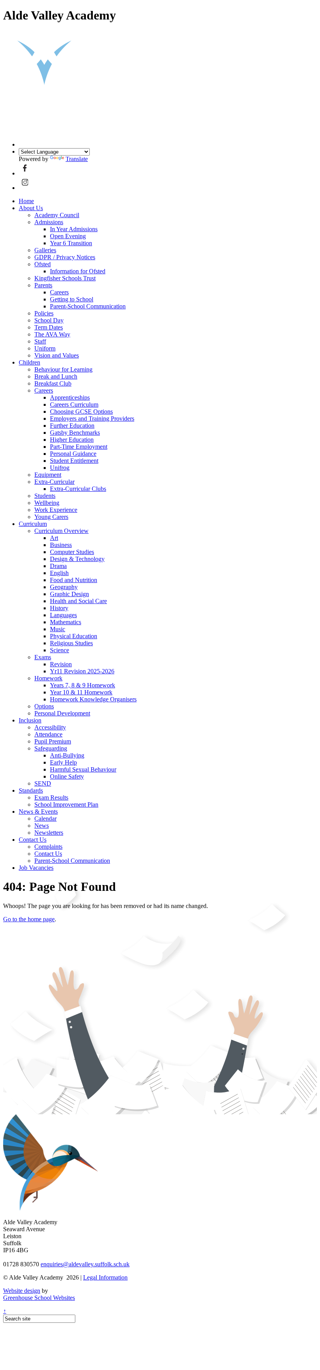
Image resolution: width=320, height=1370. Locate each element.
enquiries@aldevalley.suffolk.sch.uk (85, 1264)
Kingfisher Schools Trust (65, 278)
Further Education (72, 425)
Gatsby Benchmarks (75, 432)
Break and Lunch (55, 376)
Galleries (45, 250)
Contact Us (32, 839)
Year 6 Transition (71, 243)
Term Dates (48, 327)
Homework (48, 678)
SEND (42, 783)
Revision (61, 664)
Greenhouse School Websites (39, 1297)
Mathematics (65, 622)
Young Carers (51, 516)
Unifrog (59, 467)
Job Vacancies (36, 867)
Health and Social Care (78, 601)
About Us (31, 208)
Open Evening (68, 236)
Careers (59, 292)
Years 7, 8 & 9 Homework (82, 685)
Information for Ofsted (77, 271)
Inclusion (30, 720)
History (59, 608)
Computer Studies (72, 552)
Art (54, 538)
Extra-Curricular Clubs (78, 488)
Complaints (48, 846)
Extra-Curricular (54, 481)
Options (44, 706)
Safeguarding (50, 748)
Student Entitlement (74, 460)
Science (59, 650)
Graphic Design (69, 594)
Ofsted (42, 264)
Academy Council (56, 215)
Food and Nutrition (73, 580)
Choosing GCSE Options (81, 411)
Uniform (44, 348)
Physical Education (73, 636)
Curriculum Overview (61, 530)
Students (44, 495)
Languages (63, 615)
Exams (42, 657)
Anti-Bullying (67, 755)
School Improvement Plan (66, 804)
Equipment (47, 474)
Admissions (48, 222)
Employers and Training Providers (92, 418)
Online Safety (67, 776)
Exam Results (51, 797)
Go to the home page (29, 919)
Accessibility (50, 727)
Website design (21, 1290)
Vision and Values (56, 355)
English (59, 573)
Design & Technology (77, 559)
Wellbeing (46, 502)
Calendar (45, 818)
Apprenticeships (70, 397)
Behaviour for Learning (63, 369)
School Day (49, 320)
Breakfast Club (52, 383)
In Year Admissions (74, 229)
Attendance (48, 734)
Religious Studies (71, 643)
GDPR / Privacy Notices (64, 257)
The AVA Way (52, 334)
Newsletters (48, 832)
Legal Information (105, 1277)
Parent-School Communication (88, 306)
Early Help (63, 762)
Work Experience (55, 509)
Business (61, 545)
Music (57, 629)
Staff (40, 341)
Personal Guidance (73, 453)
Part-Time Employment (78, 446)
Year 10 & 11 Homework (81, 692)
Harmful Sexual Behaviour (83, 769)
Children (29, 362)
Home (26, 201)
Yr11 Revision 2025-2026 (82, 671)
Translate (77, 159)
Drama (58, 566)
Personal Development (62, 713)
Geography (64, 587)
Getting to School (71, 299)
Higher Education (72, 439)
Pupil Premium (52, 741)
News (41, 825)
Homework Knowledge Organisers (93, 699)
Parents (43, 285)
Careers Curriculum (74, 404)
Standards (31, 790)
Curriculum (33, 523)
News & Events (38, 811)
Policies (43, 313)
